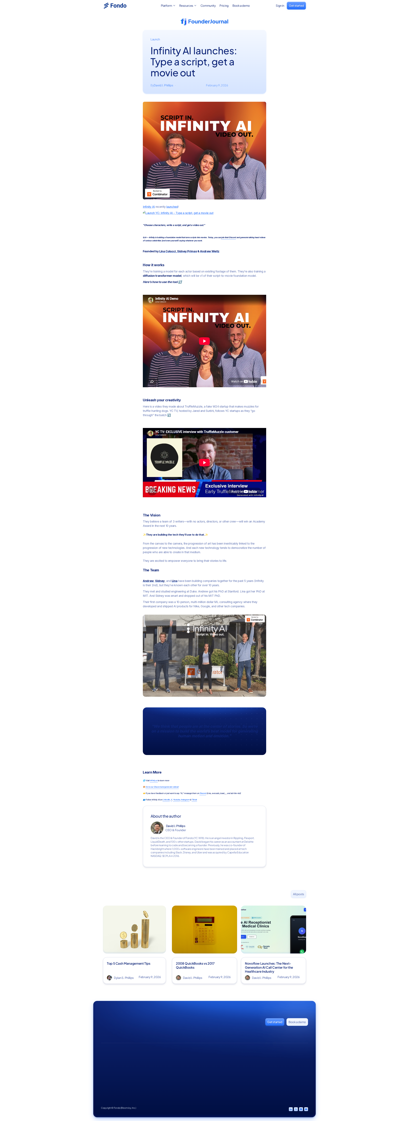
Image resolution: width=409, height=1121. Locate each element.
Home (177, 1061)
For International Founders (268, 1089)
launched (172, 206)
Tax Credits (208, 1072)
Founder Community (235, 1074)
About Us (179, 1066)
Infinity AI (149, 206)
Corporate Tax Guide (271, 1061)
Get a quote (299, 1066)
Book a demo (241, 5)
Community (208, 5)
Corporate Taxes (211, 1066)
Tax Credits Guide (269, 1072)
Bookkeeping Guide (271, 1066)
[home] (119, 6)
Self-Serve (299, 1061)
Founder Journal (237, 1066)
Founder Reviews (184, 1072)
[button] (168, 6)
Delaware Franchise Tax (270, 1080)
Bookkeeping (210, 1061)
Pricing (224, 5)
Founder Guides (237, 1061)
